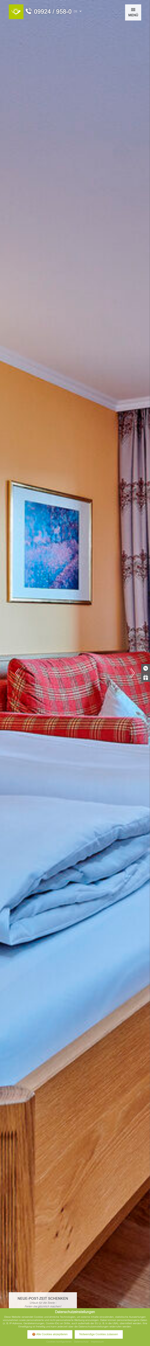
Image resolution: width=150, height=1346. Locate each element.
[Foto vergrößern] (75, 673)
